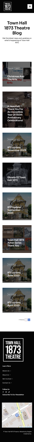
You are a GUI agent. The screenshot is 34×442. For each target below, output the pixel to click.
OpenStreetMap (28, 427)
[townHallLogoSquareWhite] (8, 2)
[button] (17, 415)
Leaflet (21, 427)
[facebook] (3, 392)
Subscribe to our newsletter (13, 395)
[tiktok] (9, 392)
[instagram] (6, 392)
